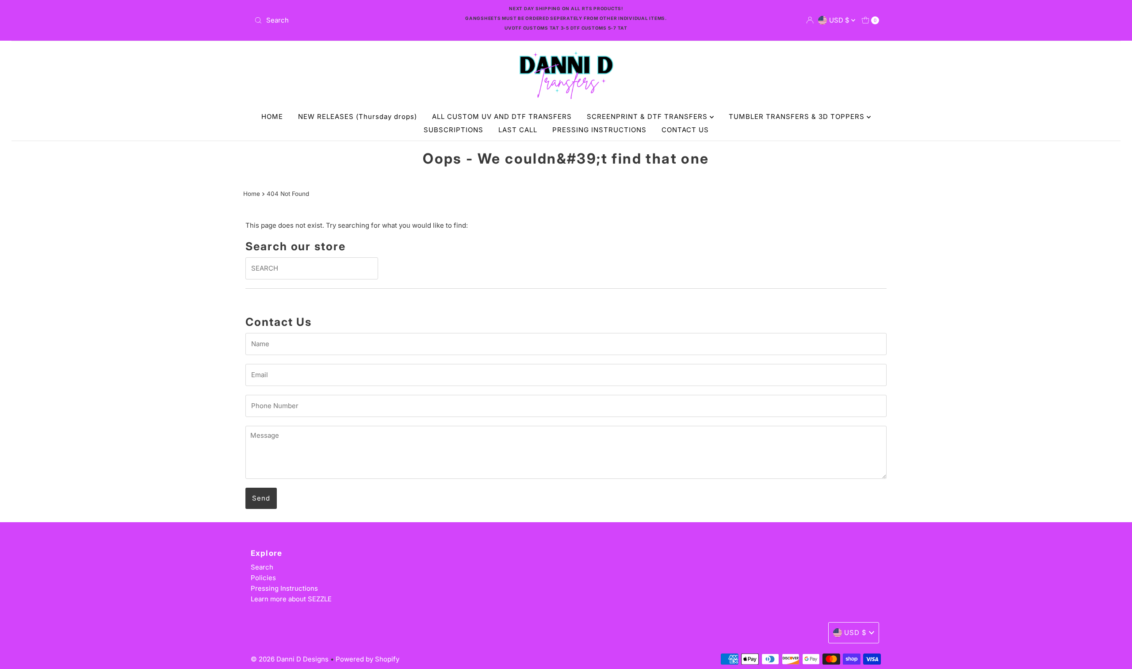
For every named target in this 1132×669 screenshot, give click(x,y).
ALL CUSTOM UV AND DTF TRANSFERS (502, 116)
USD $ (840, 20)
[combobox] (353, 20)
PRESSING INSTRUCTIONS (599, 130)
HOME (272, 116)
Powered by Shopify (367, 659)
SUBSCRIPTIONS (453, 130)
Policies (263, 577)
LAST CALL (517, 130)
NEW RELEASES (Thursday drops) (357, 116)
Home (251, 193)
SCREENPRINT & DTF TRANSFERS (648, 116)
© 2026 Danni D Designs (290, 659)
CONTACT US (685, 130)
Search (262, 567)
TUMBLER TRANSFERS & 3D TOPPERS (798, 116)
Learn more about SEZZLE (291, 599)
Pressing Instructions (284, 588)
